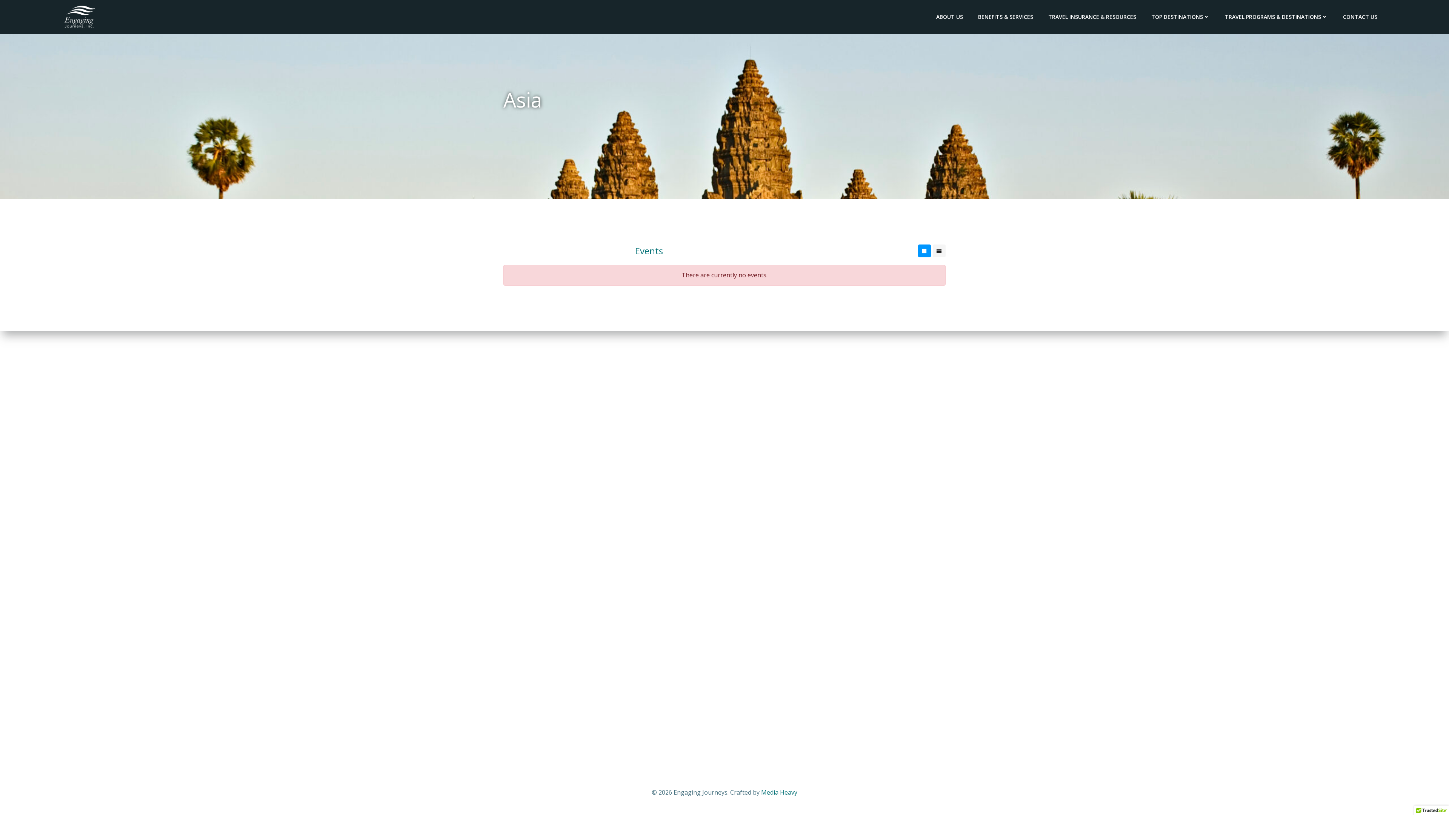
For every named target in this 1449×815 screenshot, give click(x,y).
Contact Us (1360, 16)
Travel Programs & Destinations (1273, 16)
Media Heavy (779, 792)
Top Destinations (1177, 16)
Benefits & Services (1005, 16)
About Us (949, 16)
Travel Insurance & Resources (1092, 16)
